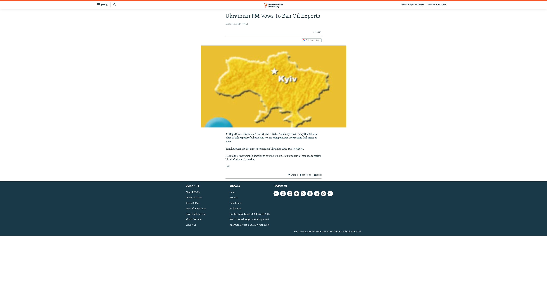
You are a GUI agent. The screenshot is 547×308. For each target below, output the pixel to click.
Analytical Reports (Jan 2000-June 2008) (250, 225)
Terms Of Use (192, 203)
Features (234, 198)
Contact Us (191, 225)
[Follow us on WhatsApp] (323, 193)
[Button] (318, 32)
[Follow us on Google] (296, 193)
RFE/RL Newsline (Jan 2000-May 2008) (249, 219)
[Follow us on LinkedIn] (316, 193)
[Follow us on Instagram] (289, 193)
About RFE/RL (193, 192)
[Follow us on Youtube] (276, 193)
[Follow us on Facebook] (310, 193)
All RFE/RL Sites (194, 219)
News (232, 192)
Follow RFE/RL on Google (412, 5)
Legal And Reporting (196, 214)
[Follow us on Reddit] (283, 193)
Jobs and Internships (196, 209)
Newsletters (235, 203)
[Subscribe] (330, 193)
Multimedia (235, 209)
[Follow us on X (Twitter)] (303, 193)
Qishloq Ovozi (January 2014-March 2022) (250, 214)
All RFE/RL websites (436, 5)
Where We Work (194, 198)
